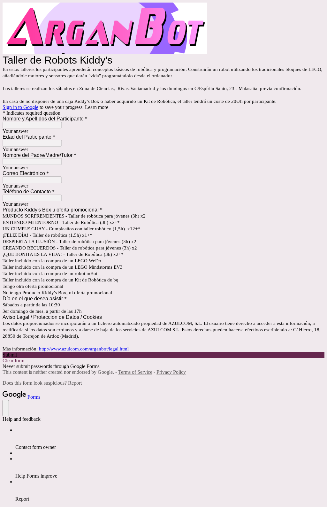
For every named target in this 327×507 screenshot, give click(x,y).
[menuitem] (169, 438)
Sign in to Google (20, 107)
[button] (163, 355)
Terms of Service (135, 372)
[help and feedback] (6, 408)
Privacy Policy (171, 372)
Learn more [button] (96, 107)
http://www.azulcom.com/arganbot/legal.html (84, 348)
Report (75, 383)
